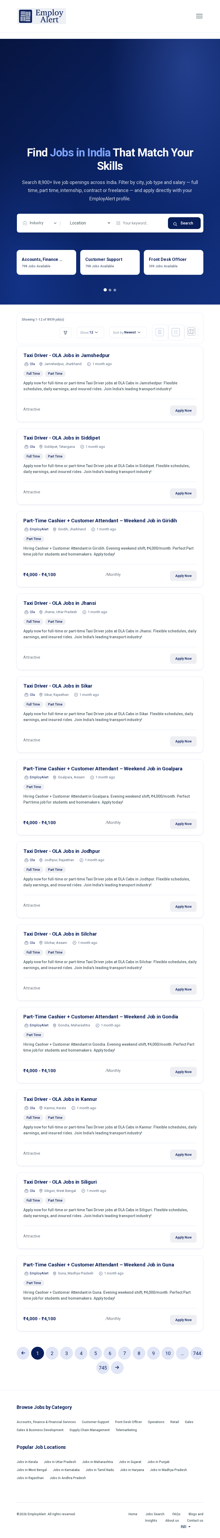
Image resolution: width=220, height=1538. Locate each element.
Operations (156, 1422)
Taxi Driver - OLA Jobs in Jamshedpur (66, 355)
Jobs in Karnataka (66, 1470)
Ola (32, 364)
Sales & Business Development (40, 1430)
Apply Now (183, 410)
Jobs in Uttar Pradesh (60, 1462)
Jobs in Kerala (27, 1462)
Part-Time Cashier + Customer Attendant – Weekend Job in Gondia (100, 1017)
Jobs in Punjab (158, 1462)
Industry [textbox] (36, 223)
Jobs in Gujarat (130, 1462)
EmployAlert (39, 529)
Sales (189, 1422)
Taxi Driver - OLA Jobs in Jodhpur (61, 851)
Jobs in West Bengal (32, 1470)
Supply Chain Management (89, 1430)
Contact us (195, 1520)
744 (197, 1353)
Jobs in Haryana (132, 1470)
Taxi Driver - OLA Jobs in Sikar (57, 686)
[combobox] (41, 223)
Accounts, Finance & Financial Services (46, 1422)
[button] (105, 290)
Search (187, 223)
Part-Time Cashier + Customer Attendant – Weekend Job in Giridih (100, 520)
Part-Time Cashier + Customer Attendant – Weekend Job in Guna (98, 1265)
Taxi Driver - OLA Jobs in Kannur (60, 1099)
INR (184, 1527)
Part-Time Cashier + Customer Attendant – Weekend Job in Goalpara (102, 769)
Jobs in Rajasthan (30, 1478)
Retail (174, 1422)
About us (172, 1520)
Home (133, 1514)
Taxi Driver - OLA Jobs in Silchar (60, 934)
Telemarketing (126, 1430)
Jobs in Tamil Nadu (100, 1470)
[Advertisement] (110, 105)
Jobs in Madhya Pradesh (168, 1470)
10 (168, 1353)
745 (103, 1368)
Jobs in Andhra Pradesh (68, 1478)
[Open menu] (199, 16)
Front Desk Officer (128, 1422)
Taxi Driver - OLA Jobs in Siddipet (61, 438)
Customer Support (95, 1422)
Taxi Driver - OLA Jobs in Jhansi (59, 603)
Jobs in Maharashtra (97, 1462)
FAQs (177, 1514)
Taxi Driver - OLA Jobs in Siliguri (60, 1182)
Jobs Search (154, 1514)
